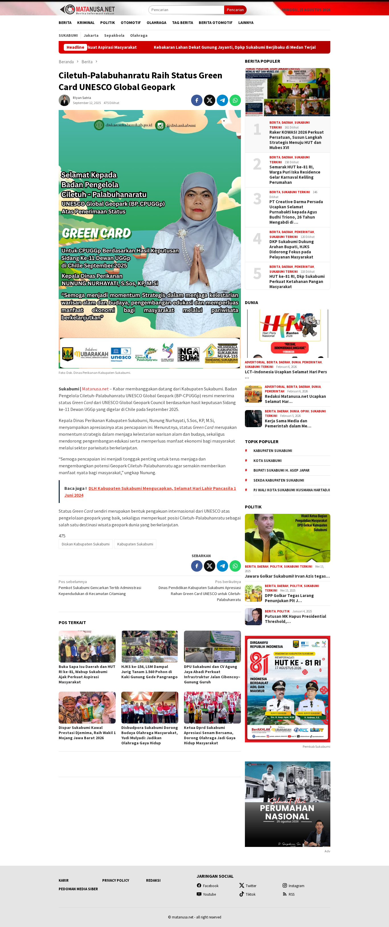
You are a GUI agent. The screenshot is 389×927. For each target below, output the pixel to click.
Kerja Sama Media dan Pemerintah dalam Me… (288, 423)
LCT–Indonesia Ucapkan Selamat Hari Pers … (286, 374)
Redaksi (153, 880)
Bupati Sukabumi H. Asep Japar (281, 470)
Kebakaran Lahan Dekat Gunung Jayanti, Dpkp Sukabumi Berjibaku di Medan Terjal (194, 47)
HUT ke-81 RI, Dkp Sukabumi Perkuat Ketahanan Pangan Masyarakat (297, 281)
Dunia (296, 362)
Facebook (210, 885)
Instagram (296, 885)
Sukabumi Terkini (296, 192)
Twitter (251, 885)
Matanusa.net (95, 389)
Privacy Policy (115, 880)
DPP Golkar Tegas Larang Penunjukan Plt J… (289, 598)
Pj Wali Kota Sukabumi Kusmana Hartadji (291, 490)
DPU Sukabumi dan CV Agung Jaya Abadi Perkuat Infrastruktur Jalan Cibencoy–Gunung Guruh (212, 674)
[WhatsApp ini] (235, 100)
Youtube (209, 894)
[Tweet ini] (209, 100)
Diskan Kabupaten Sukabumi (86, 544)
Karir (64, 880)
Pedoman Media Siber (78, 889)
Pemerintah (304, 232)
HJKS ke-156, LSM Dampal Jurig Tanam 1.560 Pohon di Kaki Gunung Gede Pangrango (149, 671)
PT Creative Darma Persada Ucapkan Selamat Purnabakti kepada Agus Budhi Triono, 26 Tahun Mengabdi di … (296, 212)
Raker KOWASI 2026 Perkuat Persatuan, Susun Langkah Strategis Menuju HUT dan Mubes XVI (296, 140)
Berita (274, 123)
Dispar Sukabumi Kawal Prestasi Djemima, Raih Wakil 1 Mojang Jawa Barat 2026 (87, 732)
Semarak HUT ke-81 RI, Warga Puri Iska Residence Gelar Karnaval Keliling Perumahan (294, 174)
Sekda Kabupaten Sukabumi (278, 480)
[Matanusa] (87, 9)
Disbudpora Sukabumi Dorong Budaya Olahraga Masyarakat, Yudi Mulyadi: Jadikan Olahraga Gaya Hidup (149, 735)
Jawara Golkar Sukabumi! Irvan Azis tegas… (287, 576)
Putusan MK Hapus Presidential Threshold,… (295, 619)
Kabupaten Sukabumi (135, 544)
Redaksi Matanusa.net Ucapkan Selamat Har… (295, 399)
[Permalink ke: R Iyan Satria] (64, 99)
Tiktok (250, 894)
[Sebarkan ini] (196, 100)
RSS (291, 894)
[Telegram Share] (222, 100)
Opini (304, 411)
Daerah (287, 123)
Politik (276, 567)
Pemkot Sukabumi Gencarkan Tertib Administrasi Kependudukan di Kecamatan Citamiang (100, 587)
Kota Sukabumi (267, 460)
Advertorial (255, 362)
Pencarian (235, 9)
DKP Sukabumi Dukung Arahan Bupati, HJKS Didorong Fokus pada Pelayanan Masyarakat (291, 249)
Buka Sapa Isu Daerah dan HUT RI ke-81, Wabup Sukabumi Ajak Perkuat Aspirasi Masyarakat (87, 674)
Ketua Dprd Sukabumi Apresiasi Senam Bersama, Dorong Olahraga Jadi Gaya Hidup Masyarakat (210, 735)
